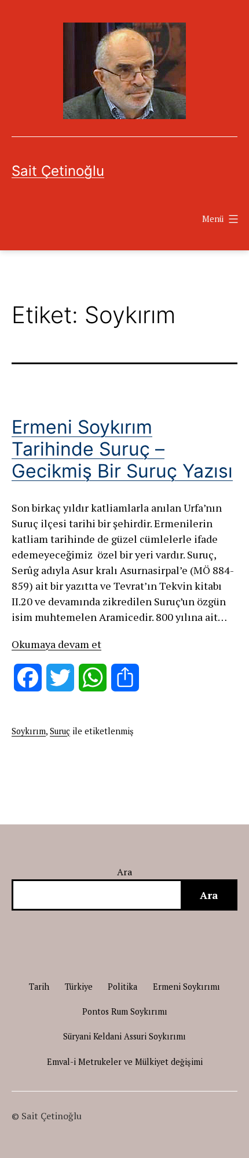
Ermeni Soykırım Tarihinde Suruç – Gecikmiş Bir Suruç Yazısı (122, 449)
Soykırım (29, 731)
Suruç (60, 731)
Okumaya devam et (56, 644)
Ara (125, 871)
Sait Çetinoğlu (58, 170)
